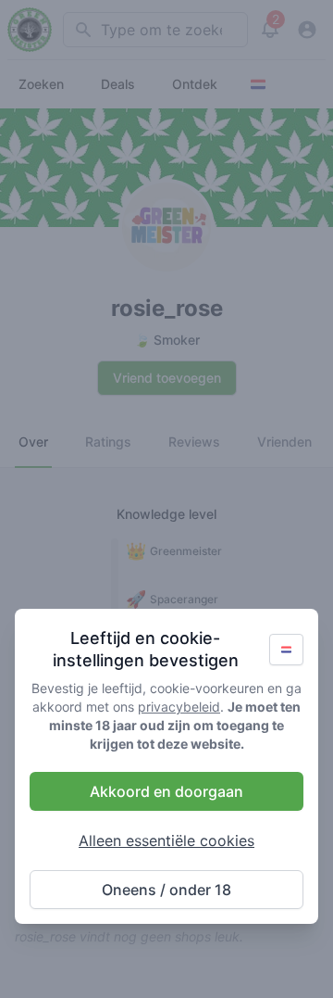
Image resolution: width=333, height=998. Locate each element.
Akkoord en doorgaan (166, 791)
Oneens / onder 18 (166, 889)
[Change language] (286, 649)
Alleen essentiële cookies (166, 840)
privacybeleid (179, 706)
